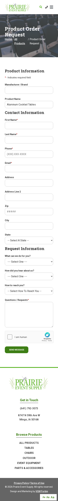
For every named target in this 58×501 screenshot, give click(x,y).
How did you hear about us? (19, 270)
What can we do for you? (18, 256)
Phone (9, 148)
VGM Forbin (42, 491)
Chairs (29, 452)
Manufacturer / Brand (16, 84)
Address (9, 177)
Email (8, 163)
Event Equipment (29, 463)
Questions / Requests (17, 300)
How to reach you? (14, 285)
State (7, 234)
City (7, 220)
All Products (19, 41)
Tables (29, 447)
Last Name (11, 134)
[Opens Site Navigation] (51, 7)
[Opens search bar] (41, 7)
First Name (11, 120)
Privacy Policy (21, 483)
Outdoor (29, 458)
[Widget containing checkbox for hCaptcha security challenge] (29, 337)
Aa (44, 497)
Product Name (12, 99)
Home (8, 39)
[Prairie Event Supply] (18, 7)
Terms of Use (37, 483)
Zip (6, 206)
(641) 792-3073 (29, 408)
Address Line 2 (13, 191)
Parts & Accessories (29, 468)
